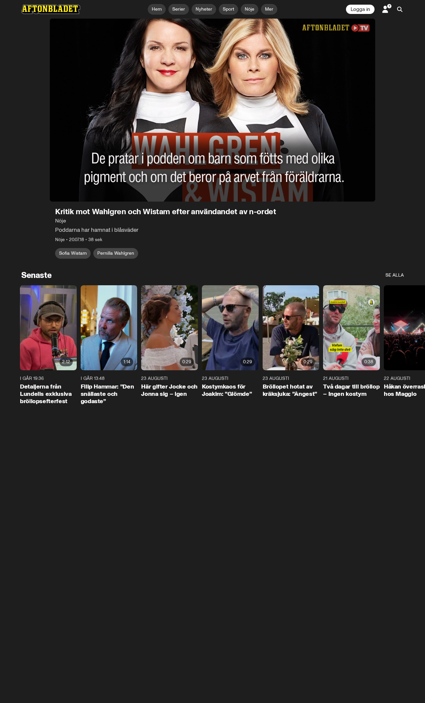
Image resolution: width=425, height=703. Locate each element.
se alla (394, 275)
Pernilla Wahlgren (115, 253)
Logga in (360, 9)
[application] (212, 110)
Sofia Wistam (73, 253)
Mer (269, 9)
